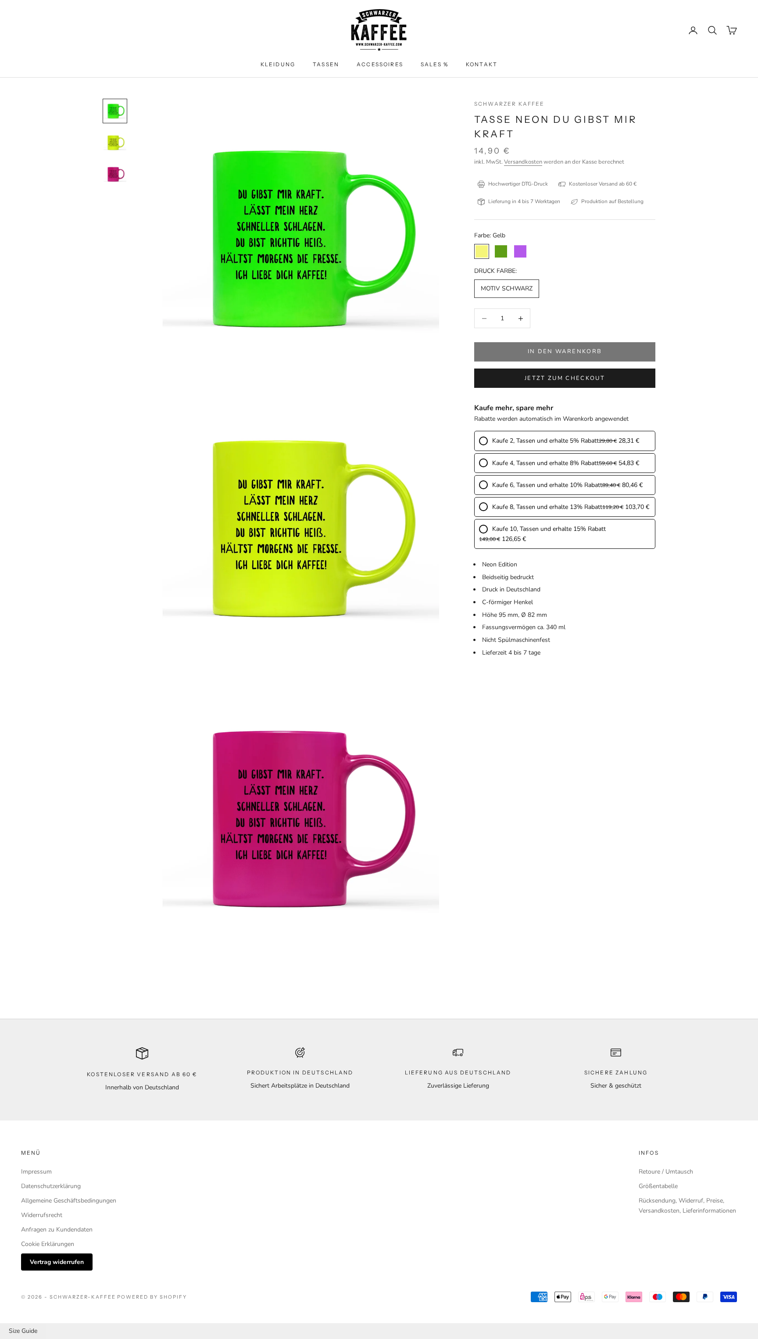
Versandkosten (523, 162)
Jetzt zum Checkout (565, 378)
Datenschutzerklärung (51, 1186)
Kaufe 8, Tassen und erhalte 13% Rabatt (547, 507)
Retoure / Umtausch (666, 1171)
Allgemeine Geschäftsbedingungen (68, 1200)
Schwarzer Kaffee (509, 103)
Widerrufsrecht (41, 1215)
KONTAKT (481, 64)
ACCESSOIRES (380, 64)
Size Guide (23, 1331)
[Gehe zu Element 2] (115, 142)
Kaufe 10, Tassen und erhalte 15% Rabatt (549, 529)
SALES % (434, 64)
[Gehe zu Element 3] (115, 174)
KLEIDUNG (278, 64)
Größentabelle (658, 1186)
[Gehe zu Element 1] (115, 111)
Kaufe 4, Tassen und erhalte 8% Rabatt (545, 463)
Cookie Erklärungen (47, 1244)
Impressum (36, 1171)
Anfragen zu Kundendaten (57, 1229)
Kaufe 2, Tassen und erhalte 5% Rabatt (545, 441)
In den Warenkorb (565, 352)
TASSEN (326, 64)
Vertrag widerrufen (57, 1262)
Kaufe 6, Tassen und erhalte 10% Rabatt (547, 485)
